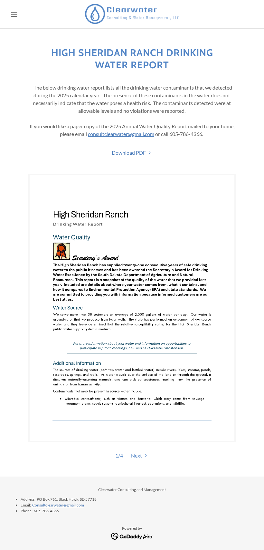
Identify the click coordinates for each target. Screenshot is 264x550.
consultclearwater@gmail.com (121, 134)
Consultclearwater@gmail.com (58, 505)
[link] (132, 14)
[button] (26, 14)
